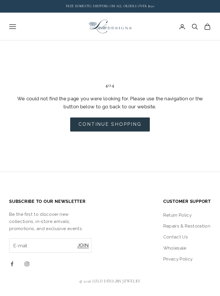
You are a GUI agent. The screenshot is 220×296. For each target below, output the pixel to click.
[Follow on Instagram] (27, 264)
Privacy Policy (178, 259)
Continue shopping (110, 124)
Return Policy (177, 215)
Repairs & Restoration (186, 226)
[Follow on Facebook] (12, 264)
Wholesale (174, 248)
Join (83, 245)
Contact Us (175, 237)
